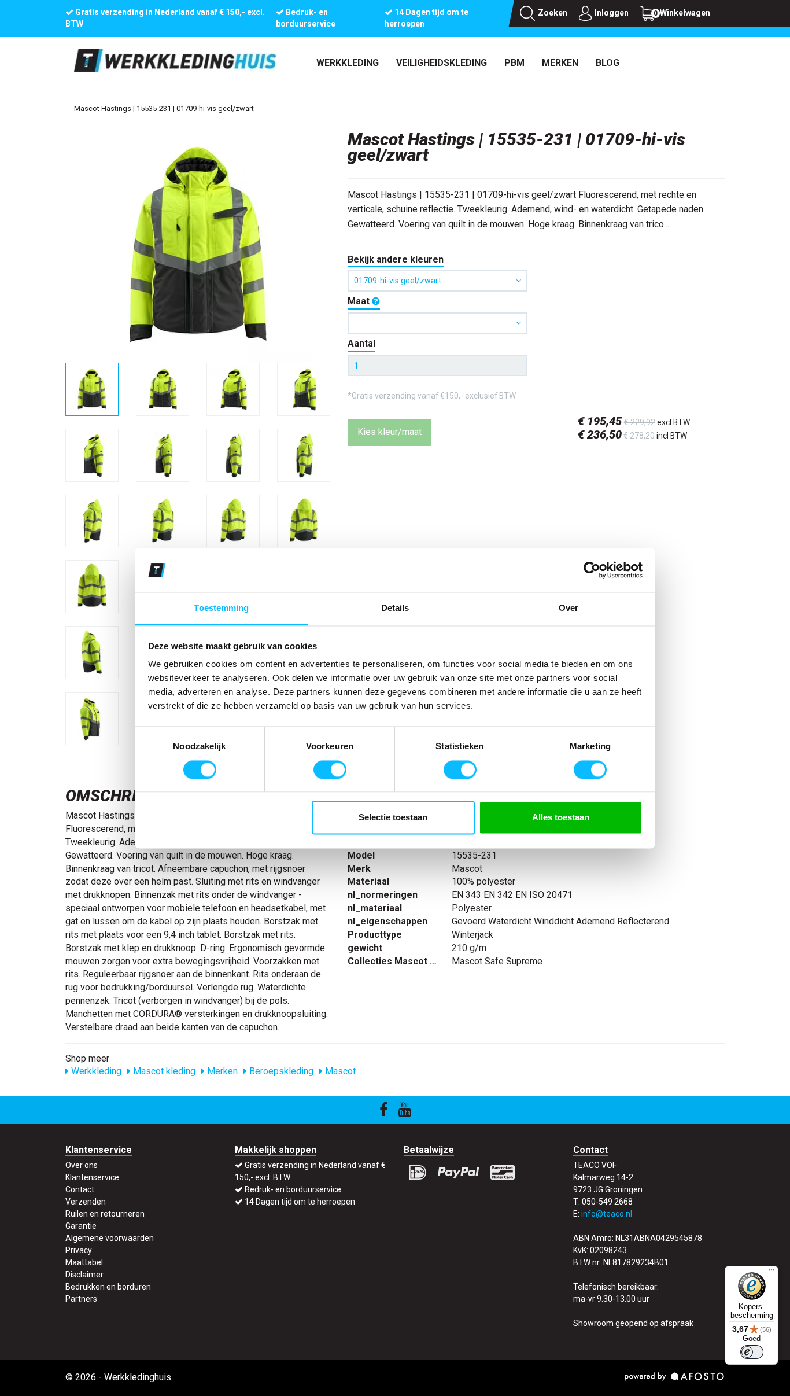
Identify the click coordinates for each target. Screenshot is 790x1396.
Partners (81, 1298)
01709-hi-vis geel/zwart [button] (397, 280)
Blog (607, 62)
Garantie (81, 1226)
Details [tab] (395, 608)
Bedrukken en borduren (108, 1286)
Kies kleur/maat (389, 431)
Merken (560, 62)
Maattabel (84, 1262)
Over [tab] (568, 608)
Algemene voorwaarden (109, 1238)
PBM (514, 62)
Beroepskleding (280, 1071)
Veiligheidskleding (441, 62)
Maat (360, 301)
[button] (437, 323)
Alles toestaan (560, 818)
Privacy (78, 1250)
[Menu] (771, 1273)
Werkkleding (347, 62)
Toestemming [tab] (221, 608)
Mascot (339, 1071)
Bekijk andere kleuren (396, 259)
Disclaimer (84, 1274)
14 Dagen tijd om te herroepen (300, 1201)
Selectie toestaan (393, 818)
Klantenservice (92, 1177)
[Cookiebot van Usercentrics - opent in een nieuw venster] (592, 570)
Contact (79, 1189)
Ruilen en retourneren (105, 1213)
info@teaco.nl (606, 1213)
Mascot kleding (163, 1071)
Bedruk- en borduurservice (293, 1189)
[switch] (329, 769)
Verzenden (85, 1201)
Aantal (361, 343)
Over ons (81, 1165)
